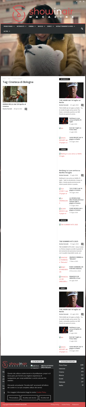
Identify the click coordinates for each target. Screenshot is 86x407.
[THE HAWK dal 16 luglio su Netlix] (71, 90)
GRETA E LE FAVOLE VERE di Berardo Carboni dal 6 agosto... (47, 368)
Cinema (31, 26)
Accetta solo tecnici (29, 398)
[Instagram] (80, 1)
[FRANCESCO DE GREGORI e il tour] (63, 279)
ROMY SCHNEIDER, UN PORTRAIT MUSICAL (76, 268)
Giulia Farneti (7, 109)
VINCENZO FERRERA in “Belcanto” (76, 258)
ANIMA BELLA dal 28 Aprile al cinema (14, 105)
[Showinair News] (43, 13)
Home (4, 78)
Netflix (61, 385)
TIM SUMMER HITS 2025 (68, 241)
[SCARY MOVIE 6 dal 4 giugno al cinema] (63, 211)
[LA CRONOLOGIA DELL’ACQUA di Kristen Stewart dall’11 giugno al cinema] (63, 200)
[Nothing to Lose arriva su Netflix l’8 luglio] (63, 120)
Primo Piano (8, 26)
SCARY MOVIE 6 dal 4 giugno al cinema (75, 209)
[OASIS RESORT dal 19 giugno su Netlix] (63, 140)
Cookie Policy (41, 392)
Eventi (49, 26)
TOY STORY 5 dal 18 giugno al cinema (75, 189)
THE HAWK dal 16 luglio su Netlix (70, 101)
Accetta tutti (45, 398)
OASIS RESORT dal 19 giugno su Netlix (76, 138)
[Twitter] (83, 1)
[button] (82, 28)
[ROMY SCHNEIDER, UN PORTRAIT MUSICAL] (63, 269)
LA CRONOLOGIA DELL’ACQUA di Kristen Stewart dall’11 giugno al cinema (76, 200)
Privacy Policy (55, 404)
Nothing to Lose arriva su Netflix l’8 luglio (75, 120)
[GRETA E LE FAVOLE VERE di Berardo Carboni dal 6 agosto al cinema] (35, 368)
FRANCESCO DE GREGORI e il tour (74, 277)
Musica (40, 26)
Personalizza (13, 398)
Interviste (20, 26)
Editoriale (62, 382)
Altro (6, 31)
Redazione (75, 404)
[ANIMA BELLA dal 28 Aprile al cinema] (15, 94)
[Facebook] (76, 1)
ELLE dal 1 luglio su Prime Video (75, 129)
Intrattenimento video (64, 26)
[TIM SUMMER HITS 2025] (71, 231)
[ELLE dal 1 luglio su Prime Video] (63, 130)
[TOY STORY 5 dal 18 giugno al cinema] (63, 191)
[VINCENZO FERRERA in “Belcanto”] (63, 259)
